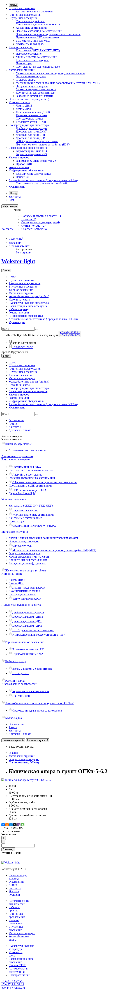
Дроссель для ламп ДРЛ (30, 134)
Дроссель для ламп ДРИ (30, 138)
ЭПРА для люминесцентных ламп (37, 141)
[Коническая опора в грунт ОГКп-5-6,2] (26, 779)
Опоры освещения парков (32, 86)
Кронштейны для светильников (35, 92)
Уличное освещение (21, 47)
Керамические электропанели (34, 173)
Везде (12, 276)
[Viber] (18, 824)
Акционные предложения (24, 14)
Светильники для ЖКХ (30, 21)
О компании (16, 420)
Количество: (9, 834)
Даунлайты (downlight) (29, 43)
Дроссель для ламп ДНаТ (31, 131)
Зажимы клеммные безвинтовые (36, 160)
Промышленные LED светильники (37, 37)
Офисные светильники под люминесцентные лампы (48, 34)
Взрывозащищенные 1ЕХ (31, 151)
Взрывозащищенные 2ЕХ (31, 154)
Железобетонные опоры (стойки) (29, 99)
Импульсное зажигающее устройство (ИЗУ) (43, 144)
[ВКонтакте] (3, 824)
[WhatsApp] (22, 824)
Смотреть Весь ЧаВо (34, 228)
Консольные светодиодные (32, 60)
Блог (11, 199)
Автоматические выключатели (35, 11)
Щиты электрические (22, 8)
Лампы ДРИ (23, 108)
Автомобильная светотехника (18, 970)
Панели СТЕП (17, 965)
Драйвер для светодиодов (31, 128)
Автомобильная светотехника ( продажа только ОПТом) (43, 180)
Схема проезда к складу (18, 877)
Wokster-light (18, 261)
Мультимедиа (17, 186)
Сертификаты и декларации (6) (40, 222)
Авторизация (24, 249)
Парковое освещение (29, 53)
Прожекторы (24, 63)
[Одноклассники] (7, 824)
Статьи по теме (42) (33, 225)
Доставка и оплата (20, 430)
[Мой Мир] (11, 824)
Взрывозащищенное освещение (28, 147)
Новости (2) (28, 219)
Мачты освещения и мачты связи (36, 89)
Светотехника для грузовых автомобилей (41, 183)
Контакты (15, 196)
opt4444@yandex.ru (14, 352)
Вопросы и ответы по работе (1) (41, 215)
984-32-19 (70, 335)
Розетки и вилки (19, 167)
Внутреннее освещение (23, 17)
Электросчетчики (19, 975)
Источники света (19, 102)
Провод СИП (24, 163)
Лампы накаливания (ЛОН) (33, 112)
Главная (13, 752)
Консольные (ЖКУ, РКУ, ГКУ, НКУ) (38, 50)
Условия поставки (14, 893)
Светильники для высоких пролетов (38, 24)
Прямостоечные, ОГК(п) (24, 762)
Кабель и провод (19, 157)
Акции (13, 423)
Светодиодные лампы (29, 118)
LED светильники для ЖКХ (33, 40)
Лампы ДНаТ (24, 105)
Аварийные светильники (31, 27)
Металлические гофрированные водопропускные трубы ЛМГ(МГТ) (58, 82)
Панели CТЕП (25, 176)
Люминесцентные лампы (31, 115)
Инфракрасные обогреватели (26, 170)
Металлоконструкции (22, 69)
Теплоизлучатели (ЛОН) (31, 121)
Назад (13, 4)
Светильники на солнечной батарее (38, 66)
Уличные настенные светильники (36, 56)
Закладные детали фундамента (34, 95)
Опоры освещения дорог (31, 76)
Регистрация (23, 252)
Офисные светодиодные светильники (39, 30)
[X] (15, 824)
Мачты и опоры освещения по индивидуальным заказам (50, 73)
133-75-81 (70, 332)
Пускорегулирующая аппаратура (29, 125)
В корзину (8, 849)
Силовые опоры (26, 79)
